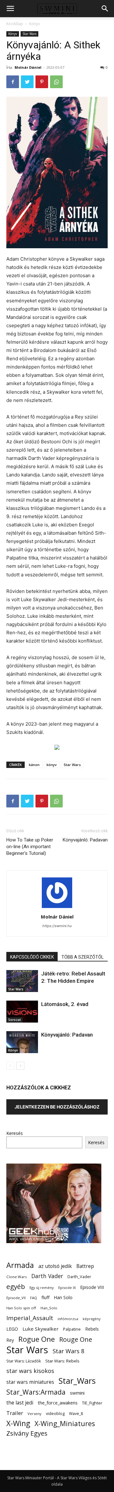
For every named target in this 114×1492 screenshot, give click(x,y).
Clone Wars (16, 1276)
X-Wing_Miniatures (65, 1423)
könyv (52, 764)
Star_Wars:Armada (36, 1392)
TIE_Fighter (92, 1403)
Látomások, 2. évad (64, 1004)
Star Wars (29, 34)
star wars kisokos (30, 1371)
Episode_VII (16, 1297)
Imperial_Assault (29, 1317)
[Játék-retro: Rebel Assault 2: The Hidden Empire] (22, 981)
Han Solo (63, 1297)
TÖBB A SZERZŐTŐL (82, 957)
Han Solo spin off (21, 1308)
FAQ (33, 1297)
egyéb (15, 1286)
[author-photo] (57, 908)
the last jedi (19, 1402)
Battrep (85, 1266)
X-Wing (18, 1423)
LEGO (12, 1329)
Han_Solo (49, 1308)
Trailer (14, 1413)
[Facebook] (12, 81)
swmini (77, 1393)
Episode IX (67, 1287)
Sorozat (14, 1019)
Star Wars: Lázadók (23, 1361)
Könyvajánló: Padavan (85, 840)
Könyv (34, 23)
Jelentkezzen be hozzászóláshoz (57, 1106)
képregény (91, 1319)
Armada (20, 1265)
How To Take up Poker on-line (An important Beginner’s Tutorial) (29, 846)
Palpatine (72, 1329)
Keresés (14, 1133)
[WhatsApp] (56, 81)
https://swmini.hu (57, 926)
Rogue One (36, 1339)
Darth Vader (47, 1276)
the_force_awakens (58, 1402)
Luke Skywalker (40, 1329)
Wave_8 (76, 1413)
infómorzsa (68, 1318)
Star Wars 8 (69, 1351)
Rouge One (75, 1339)
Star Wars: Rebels (62, 1361)
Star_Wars (77, 1380)
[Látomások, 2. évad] (22, 1012)
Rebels (92, 1329)
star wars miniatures (30, 1382)
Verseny (34, 1413)
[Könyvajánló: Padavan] (22, 1042)
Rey (10, 1340)
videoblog (55, 1413)
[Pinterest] (41, 81)
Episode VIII (92, 1287)
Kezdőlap (14, 23)
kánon (34, 764)
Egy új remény (41, 1287)
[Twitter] (27, 81)
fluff (45, 1297)
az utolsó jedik (55, 1266)
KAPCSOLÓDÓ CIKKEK (32, 957)
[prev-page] (10, 1066)
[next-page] (20, 1066)
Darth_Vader (79, 1276)
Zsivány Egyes (27, 1433)
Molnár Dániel (28, 67)
